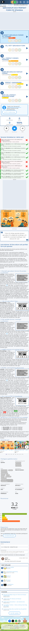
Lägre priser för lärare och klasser (12, 598)
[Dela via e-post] (19, 621)
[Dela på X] (13, 621)
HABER (2, 476)
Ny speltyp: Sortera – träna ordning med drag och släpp (15, 605)
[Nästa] (27, 447)
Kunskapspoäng (9, 124)
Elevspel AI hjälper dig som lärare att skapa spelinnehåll (14, 595)
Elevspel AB (10, 625)
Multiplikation (10, 584)
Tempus (3, 475)
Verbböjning (4, 473)
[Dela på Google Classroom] (16, 621)
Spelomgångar (9, 120)
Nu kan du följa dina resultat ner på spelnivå (14, 609)
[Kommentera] (14, 128)
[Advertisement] (14, 20)
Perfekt (11, 470)
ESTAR (7, 475)
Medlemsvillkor (23, 626)
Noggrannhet (19, 124)
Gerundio (3, 478)
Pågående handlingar (4, 480)
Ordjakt (9, 580)
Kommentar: (4, 550)
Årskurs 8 (18, 462)
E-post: (2, 547)
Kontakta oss (6, 626)
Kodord (9, 576)
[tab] (6, 454)
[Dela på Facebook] (9, 621)
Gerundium (4, 470)
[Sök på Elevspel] (20, 2)
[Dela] (22, 128)
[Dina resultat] (17, 2)
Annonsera (16, 625)
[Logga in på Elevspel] (24, 2)
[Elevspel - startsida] (1, 2)
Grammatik (4, 471)
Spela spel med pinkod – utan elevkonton (14, 601)
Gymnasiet (18, 466)
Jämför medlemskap (9, 112)
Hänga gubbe (10, 567)
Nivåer (19, 120)
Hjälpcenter (22, 625)
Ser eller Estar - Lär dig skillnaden (9, 450)
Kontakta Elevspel (9, 535)
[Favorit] (6, 128)
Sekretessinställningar (14, 628)
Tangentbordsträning (12, 571)
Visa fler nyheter (14, 613)
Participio (8, 476)
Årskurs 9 (18, 464)
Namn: (2, 543)
